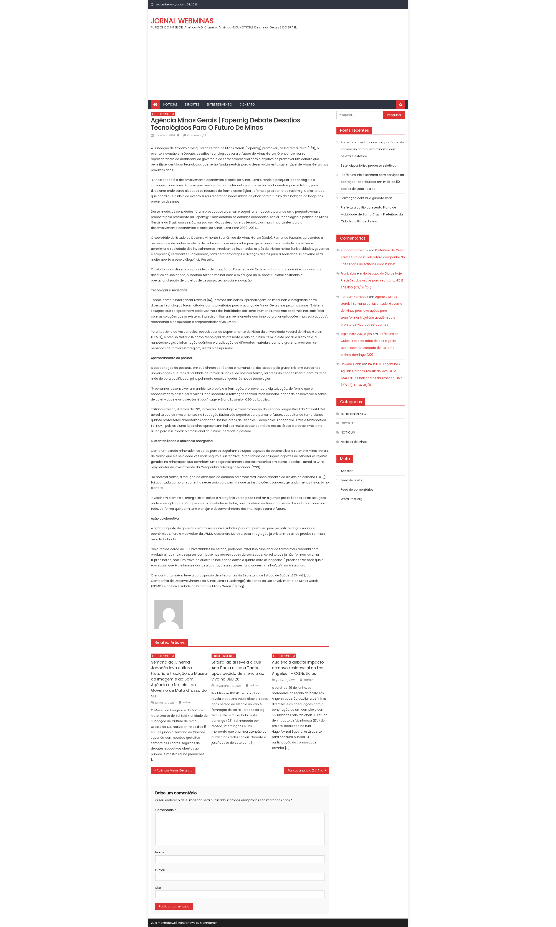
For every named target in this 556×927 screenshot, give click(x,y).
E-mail (160, 870)
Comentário (165, 810)
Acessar (347, 471)
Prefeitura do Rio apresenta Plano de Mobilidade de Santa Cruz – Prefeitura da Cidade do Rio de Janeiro (372, 214)
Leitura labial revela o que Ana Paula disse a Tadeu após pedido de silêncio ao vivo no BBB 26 (238, 670)
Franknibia (348, 273)
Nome (159, 852)
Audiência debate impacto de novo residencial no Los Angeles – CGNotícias (298, 667)
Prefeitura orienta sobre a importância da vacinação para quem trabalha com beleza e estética (372, 149)
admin (187, 702)
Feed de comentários (357, 489)
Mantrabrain (208, 923)
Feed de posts (351, 480)
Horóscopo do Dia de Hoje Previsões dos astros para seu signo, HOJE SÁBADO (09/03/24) (372, 280)
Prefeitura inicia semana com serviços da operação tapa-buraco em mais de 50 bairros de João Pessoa (372, 182)
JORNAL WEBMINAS (182, 21)
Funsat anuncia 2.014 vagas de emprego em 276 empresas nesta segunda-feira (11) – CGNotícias (308, 770)
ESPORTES (192, 104)
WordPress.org (351, 499)
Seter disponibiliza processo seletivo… (369, 165)
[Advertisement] (278, 67)
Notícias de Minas (354, 442)
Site (158, 888)
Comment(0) (196, 135)
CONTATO (247, 104)
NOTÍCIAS (170, 104)
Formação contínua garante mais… (367, 198)
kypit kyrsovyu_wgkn (356, 334)
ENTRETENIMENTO (219, 104)
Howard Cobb (351, 364)
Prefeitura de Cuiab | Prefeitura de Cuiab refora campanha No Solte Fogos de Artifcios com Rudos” (373, 257)
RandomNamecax (354, 250)
